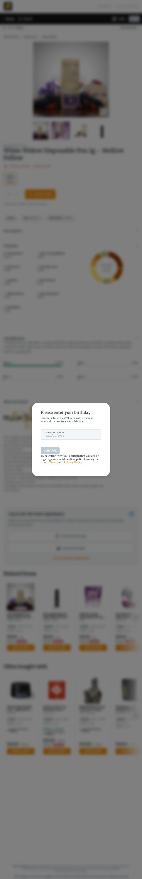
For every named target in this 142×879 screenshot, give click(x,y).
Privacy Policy (73, 462)
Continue (50, 450)
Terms (53, 462)
